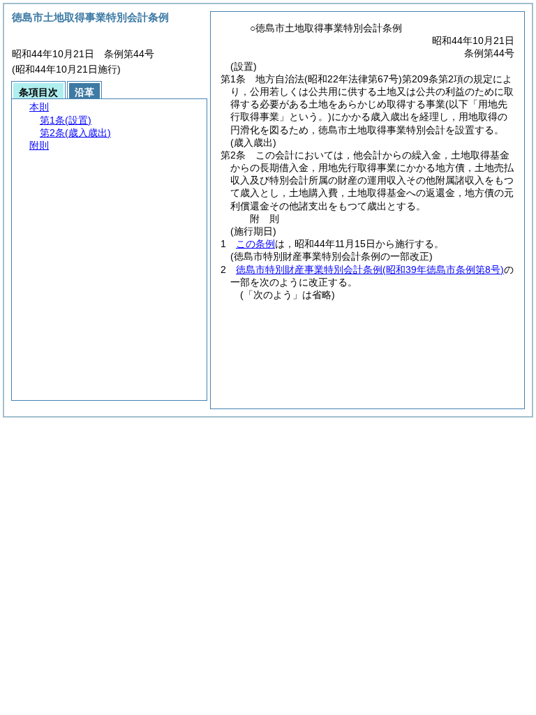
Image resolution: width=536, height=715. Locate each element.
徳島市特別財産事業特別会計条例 (370, 269)
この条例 (255, 243)
